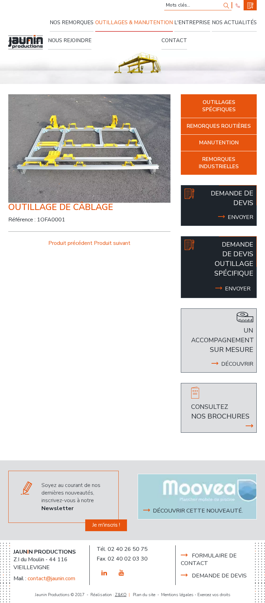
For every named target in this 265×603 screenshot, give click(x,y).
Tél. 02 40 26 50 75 (122, 549)
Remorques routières (219, 126)
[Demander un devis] (250, 5)
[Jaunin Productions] (25, 42)
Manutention (219, 142)
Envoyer (238, 289)
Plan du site (144, 594)
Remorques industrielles (219, 163)
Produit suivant (112, 243)
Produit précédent (71, 243)
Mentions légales (177, 594)
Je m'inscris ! (106, 524)
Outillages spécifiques (219, 106)
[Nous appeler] (238, 5)
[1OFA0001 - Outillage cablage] (89, 148)
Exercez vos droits (213, 594)
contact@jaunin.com (51, 578)
